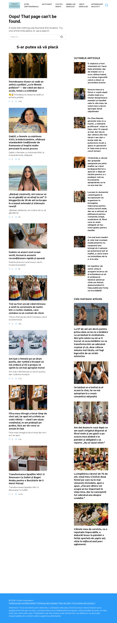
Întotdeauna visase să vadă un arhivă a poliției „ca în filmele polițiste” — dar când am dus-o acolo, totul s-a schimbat (26, 86)
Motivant (47, 4)
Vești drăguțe (83, 5)
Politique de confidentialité (22, 603)
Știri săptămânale (31, 5)
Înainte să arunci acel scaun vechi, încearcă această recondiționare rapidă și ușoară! (27, 255)
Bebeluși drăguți (71, 5)
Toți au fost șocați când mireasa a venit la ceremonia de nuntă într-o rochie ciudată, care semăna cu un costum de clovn (27, 308)
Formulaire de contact (83, 603)
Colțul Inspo (59, 5)
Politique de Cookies (47, 603)
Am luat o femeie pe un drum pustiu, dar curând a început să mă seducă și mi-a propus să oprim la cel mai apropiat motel (27, 363)
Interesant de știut (97, 5)
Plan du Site (65, 603)
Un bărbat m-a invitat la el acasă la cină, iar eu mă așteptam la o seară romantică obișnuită (88, 392)
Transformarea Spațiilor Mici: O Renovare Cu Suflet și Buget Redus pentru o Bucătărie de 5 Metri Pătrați (27, 479)
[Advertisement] (91, 34)
